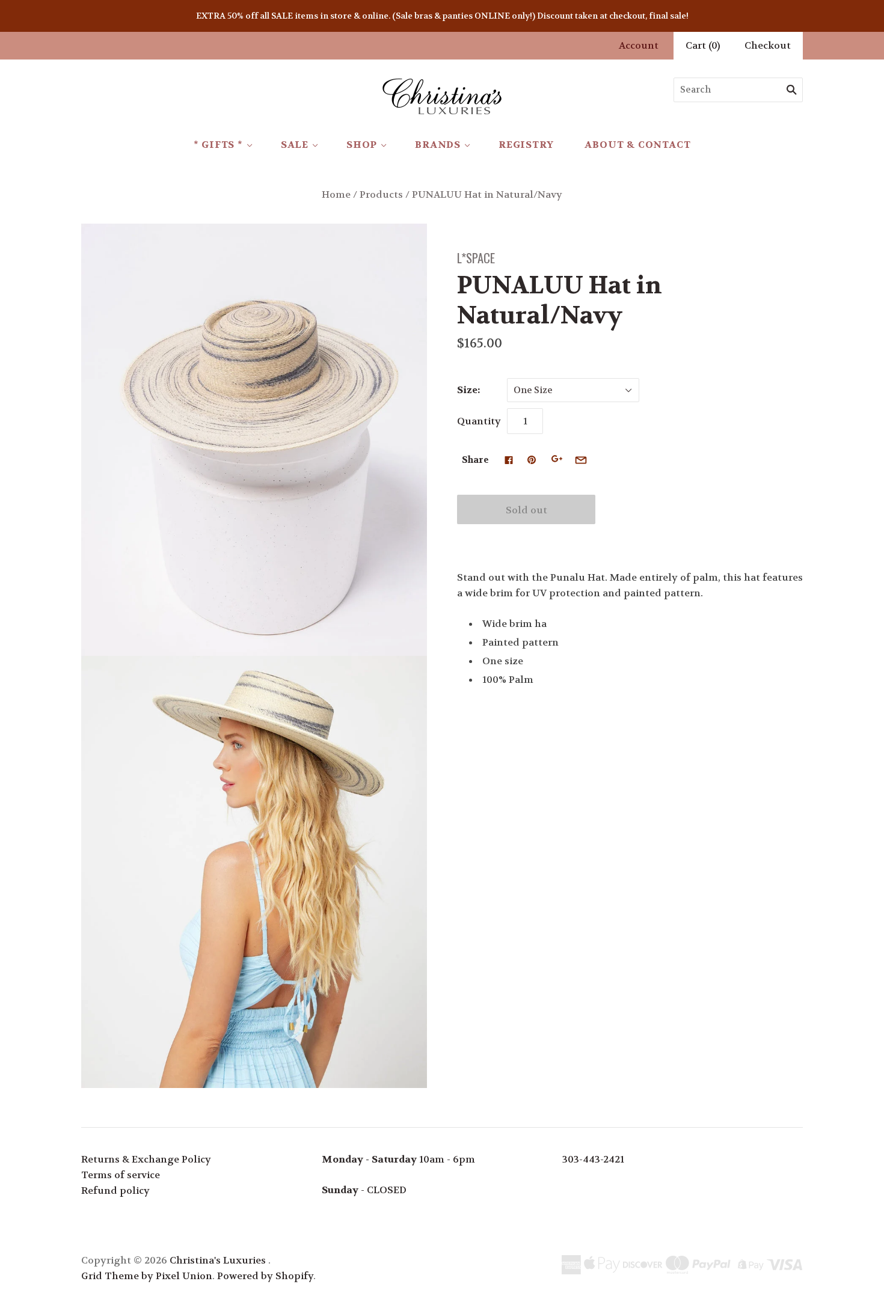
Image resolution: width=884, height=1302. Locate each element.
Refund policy (115, 1190)
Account (638, 45)
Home (336, 194)
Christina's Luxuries (218, 1260)
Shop (361, 144)
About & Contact (637, 144)
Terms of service (120, 1175)
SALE (294, 144)
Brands (438, 144)
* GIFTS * (218, 144)
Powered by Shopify (265, 1276)
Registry (526, 144)
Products (381, 194)
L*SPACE (476, 257)
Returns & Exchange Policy (146, 1159)
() (703, 45)
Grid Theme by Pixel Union (146, 1276)
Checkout (767, 45)
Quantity (479, 421)
